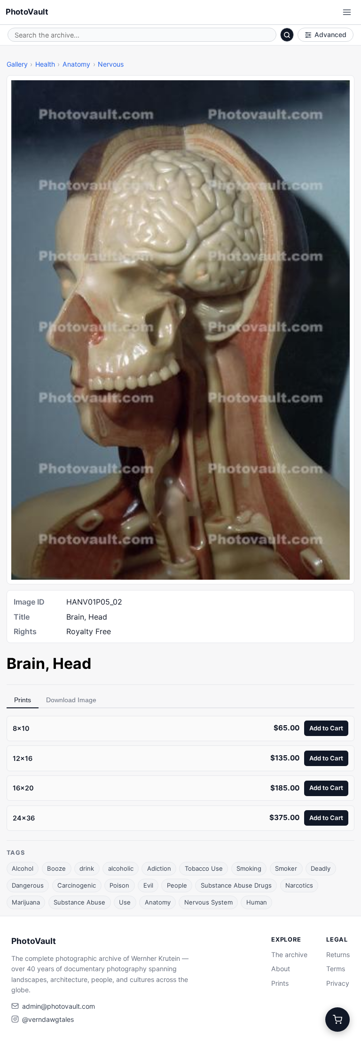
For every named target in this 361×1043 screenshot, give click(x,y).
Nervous (111, 64)
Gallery (17, 64)
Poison (119, 885)
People (177, 885)
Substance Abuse (79, 902)
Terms (335, 969)
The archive (289, 955)
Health (45, 64)
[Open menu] (346, 12)
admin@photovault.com (58, 1006)
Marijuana (26, 902)
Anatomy (76, 64)
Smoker (286, 868)
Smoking (248, 868)
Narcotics (299, 885)
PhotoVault (27, 11)
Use (125, 902)
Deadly (320, 868)
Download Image (71, 700)
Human (256, 902)
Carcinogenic (76, 885)
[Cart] (337, 1019)
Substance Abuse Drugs (236, 885)
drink (86, 868)
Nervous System (208, 902)
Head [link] (72, 663)
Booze (56, 868)
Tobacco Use (204, 868)
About (280, 969)
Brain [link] (26, 663)
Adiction (159, 868)
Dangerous (28, 885)
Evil (148, 885)
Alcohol (22, 868)
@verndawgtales (48, 1019)
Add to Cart (326, 728)
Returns (338, 955)
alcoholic (120, 868)
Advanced (330, 34)
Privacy (337, 983)
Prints (22, 700)
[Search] (287, 35)
